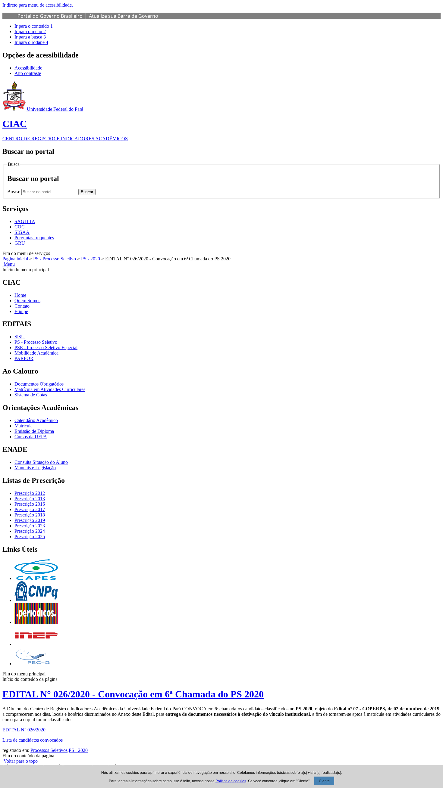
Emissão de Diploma (34, 431)
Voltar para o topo (20, 761)
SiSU (19, 336)
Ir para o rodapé (31, 42)
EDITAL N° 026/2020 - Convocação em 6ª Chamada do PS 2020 (133, 694)
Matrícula (23, 425)
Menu (8, 264)
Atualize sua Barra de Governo (123, 16)
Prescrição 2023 (29, 525)
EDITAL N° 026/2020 (24, 729)
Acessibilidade (28, 67)
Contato (22, 306)
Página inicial (15, 258)
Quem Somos (27, 300)
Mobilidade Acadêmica (36, 352)
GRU (19, 243)
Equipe (21, 311)
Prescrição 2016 (29, 504)
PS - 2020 (90, 258)
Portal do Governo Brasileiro (50, 16)
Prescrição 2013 (29, 498)
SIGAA (22, 232)
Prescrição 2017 (29, 509)
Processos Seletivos (49, 750)
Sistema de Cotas (30, 394)
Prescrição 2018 (29, 514)
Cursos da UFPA (30, 436)
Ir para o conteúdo (33, 26)
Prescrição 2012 (29, 493)
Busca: (14, 191)
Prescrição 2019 (29, 520)
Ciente (324, 780)
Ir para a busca (30, 36)
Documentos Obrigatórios (39, 383)
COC (19, 226)
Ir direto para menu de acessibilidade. (37, 5)
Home (20, 295)
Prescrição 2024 (29, 531)
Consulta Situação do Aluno (41, 462)
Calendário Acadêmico (36, 420)
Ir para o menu (30, 31)
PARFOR (23, 358)
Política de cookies (230, 780)
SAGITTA (24, 221)
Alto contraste (27, 73)
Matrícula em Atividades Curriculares (49, 389)
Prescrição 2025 (29, 536)
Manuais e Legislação (35, 467)
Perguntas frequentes (34, 237)
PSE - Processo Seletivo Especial (45, 347)
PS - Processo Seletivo (54, 258)
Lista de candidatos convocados (32, 740)
